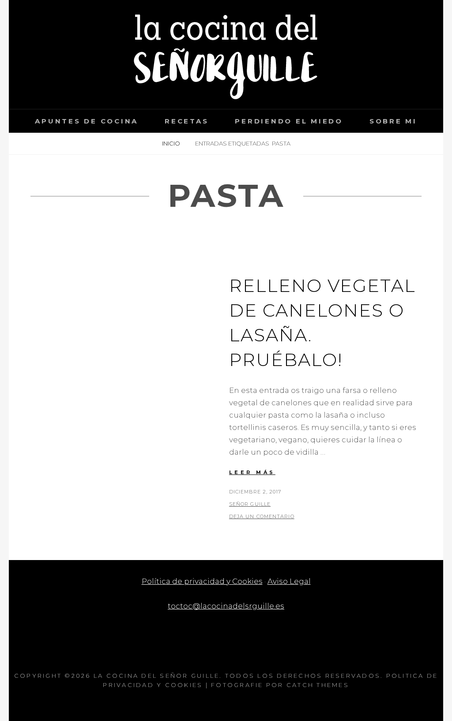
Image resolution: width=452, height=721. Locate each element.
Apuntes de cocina (86, 121)
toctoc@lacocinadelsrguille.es (226, 605)
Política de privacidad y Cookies (202, 581)
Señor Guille (250, 504)
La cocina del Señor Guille (157, 675)
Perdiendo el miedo (289, 121)
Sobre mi (393, 121)
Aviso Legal (289, 581)
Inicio (171, 143)
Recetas (186, 121)
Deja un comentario (261, 516)
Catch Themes (317, 684)
